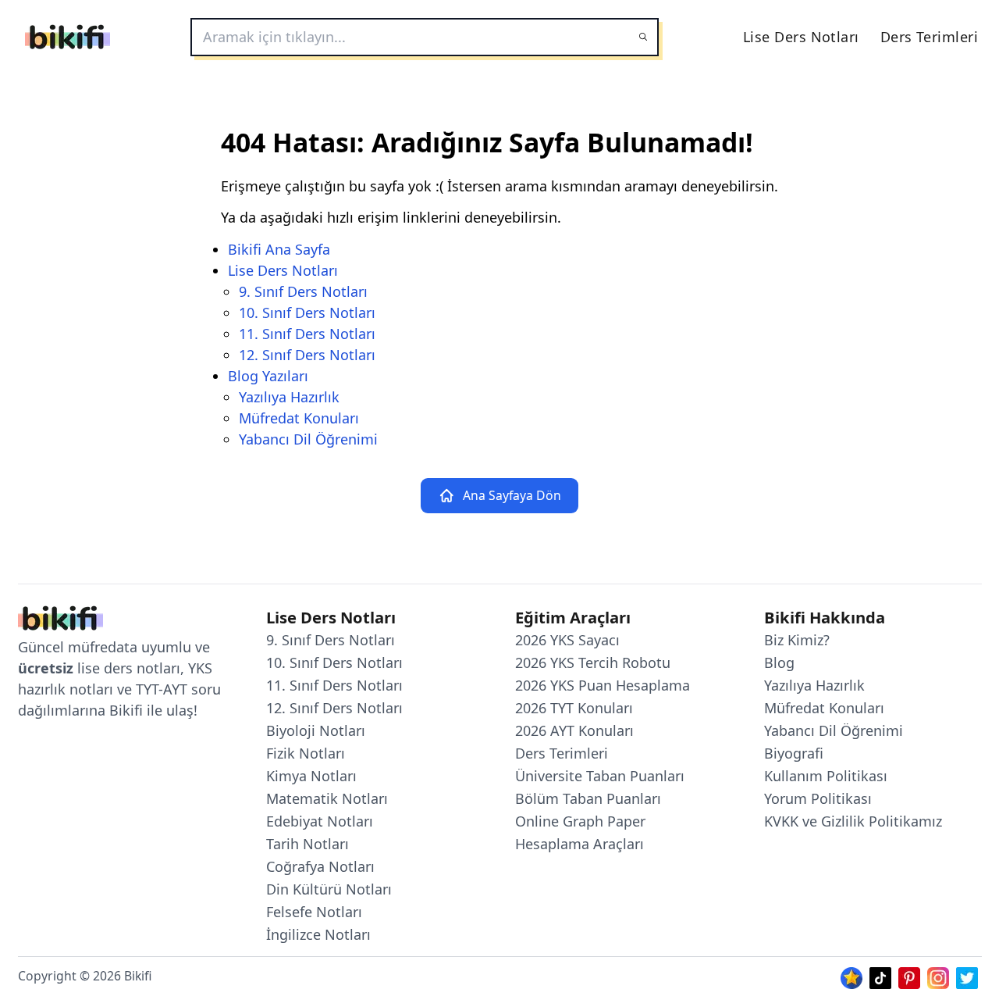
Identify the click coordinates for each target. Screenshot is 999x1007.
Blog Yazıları (268, 375)
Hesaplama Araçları (579, 843)
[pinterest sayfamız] (909, 975)
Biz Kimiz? (797, 639)
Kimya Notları (311, 775)
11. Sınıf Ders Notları (307, 333)
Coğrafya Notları (320, 866)
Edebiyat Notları (319, 821)
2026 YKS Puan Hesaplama (602, 685)
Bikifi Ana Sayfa (279, 249)
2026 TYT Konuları (574, 707)
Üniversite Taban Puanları (599, 775)
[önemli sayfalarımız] (851, 975)
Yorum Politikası (818, 798)
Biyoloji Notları (315, 730)
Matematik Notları (327, 798)
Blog (779, 662)
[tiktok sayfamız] (880, 975)
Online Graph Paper (580, 821)
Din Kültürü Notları (329, 889)
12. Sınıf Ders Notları (307, 354)
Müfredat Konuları (299, 418)
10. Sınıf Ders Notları (307, 312)
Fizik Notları (305, 753)
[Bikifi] (67, 36)
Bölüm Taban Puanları (588, 798)
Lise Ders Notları (801, 36)
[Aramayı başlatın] (642, 37)
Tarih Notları (307, 843)
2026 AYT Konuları (574, 730)
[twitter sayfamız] (967, 975)
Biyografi (793, 753)
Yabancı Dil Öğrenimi (308, 439)
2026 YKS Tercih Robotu (592, 662)
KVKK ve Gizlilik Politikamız (853, 821)
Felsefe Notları (314, 911)
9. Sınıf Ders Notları (303, 291)
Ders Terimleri (929, 36)
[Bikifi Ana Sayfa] (60, 621)
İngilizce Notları (318, 934)
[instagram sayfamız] (938, 975)
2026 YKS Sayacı (567, 639)
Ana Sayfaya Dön (512, 495)
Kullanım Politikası (825, 775)
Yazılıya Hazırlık (289, 396)
